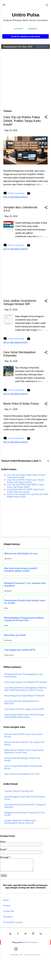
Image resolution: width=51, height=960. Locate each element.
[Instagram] (33, 933)
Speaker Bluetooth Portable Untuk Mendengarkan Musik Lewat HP (20, 821)
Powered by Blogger (27, 949)
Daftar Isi (18, 29)
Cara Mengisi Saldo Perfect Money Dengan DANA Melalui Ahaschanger (24, 715)
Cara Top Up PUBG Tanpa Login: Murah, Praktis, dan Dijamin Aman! (25, 481)
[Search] (47, 5)
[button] (46, 117)
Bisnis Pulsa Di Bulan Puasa (21, 403)
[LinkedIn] (40, 933)
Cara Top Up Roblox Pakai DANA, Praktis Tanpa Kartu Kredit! (22, 120)
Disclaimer (8, 916)
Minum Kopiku (31, 942)
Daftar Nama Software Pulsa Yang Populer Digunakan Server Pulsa (24, 751)
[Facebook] (17, 933)
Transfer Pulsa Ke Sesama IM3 (18, 791)
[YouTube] (10, 933)
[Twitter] (25, 933)
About (5, 900)
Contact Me (8, 911)
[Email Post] (28, 194)
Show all (42, 46)
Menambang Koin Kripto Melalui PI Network (24, 695)
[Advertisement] (25, 76)
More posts (25, 451)
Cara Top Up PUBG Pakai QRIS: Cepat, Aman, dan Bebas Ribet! (25, 485)
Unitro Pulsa (25, 14)
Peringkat (32, 29)
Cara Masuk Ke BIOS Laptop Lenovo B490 (24, 709)
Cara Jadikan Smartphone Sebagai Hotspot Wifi (19, 302)
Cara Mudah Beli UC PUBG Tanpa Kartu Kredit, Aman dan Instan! (25, 490)
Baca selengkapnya (15, 197)
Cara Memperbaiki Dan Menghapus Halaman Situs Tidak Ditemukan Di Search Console (25, 688)
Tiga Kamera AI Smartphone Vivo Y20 (21, 774)
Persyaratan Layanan (13, 922)
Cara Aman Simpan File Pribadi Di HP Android (25, 682)
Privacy (6, 905)
